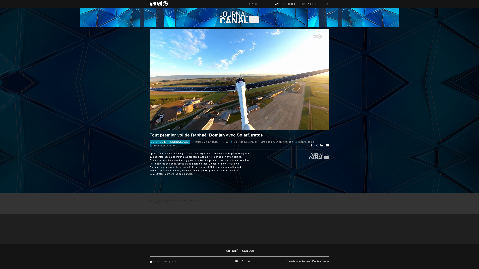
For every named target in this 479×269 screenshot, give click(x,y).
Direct (292, 4)
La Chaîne (314, 4)
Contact (248, 251)
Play (275, 4)
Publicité (231, 251)
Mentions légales (320, 260)
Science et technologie (170, 141)
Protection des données (298, 260)
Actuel (257, 4)
